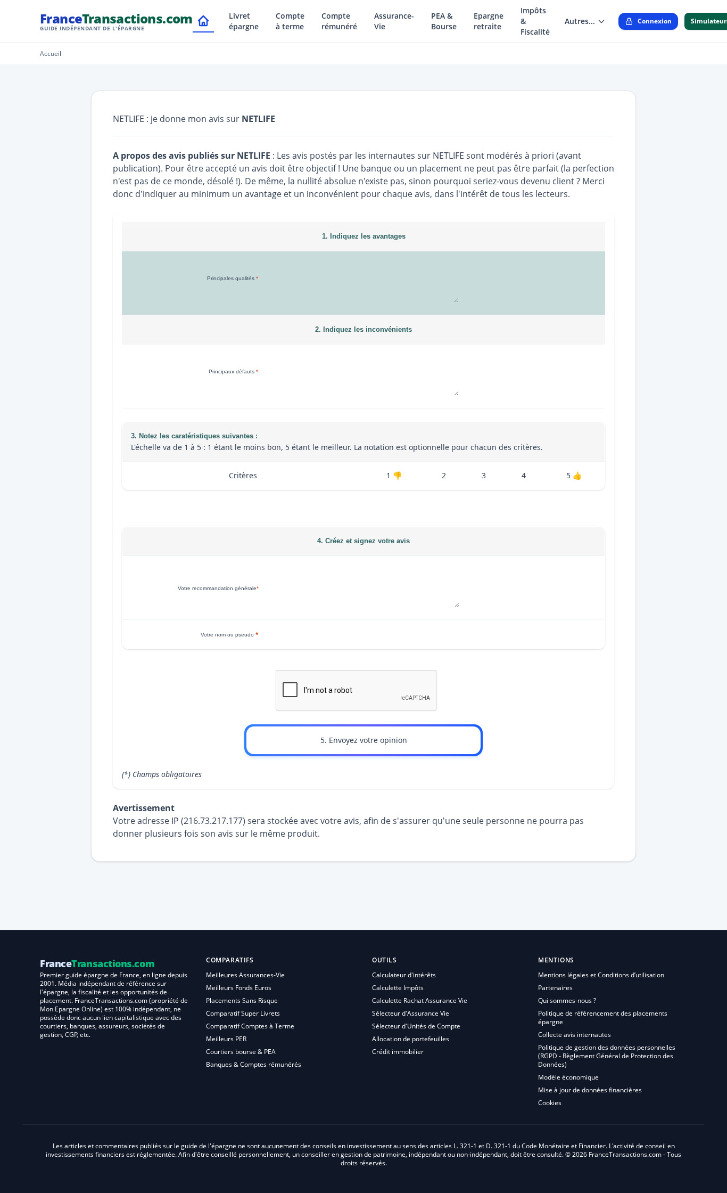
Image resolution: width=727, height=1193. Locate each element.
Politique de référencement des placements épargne (602, 1017)
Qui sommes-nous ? (567, 1000)
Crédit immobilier (398, 1051)
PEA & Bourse (444, 21)
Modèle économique (568, 1077)
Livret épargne (244, 21)
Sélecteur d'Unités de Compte (416, 1026)
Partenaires (555, 987)
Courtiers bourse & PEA (241, 1051)
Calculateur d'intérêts (404, 974)
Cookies (549, 1102)
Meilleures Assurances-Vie (245, 974)
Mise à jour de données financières (590, 1089)
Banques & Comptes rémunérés (253, 1064)
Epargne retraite (488, 21)
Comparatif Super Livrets (243, 1013)
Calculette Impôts (398, 987)
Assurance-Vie (394, 21)
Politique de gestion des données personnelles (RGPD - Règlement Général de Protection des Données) (606, 1056)
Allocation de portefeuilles (410, 1038)
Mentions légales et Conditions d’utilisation (601, 974)
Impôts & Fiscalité (535, 21)
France (116, 21)
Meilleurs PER (226, 1038)
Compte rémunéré (339, 21)
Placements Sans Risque (242, 1000)
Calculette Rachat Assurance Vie (419, 1000)
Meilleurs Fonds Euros (238, 987)
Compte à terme (290, 21)
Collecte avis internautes (574, 1034)
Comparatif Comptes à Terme (250, 1026)
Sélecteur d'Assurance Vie (410, 1013)
